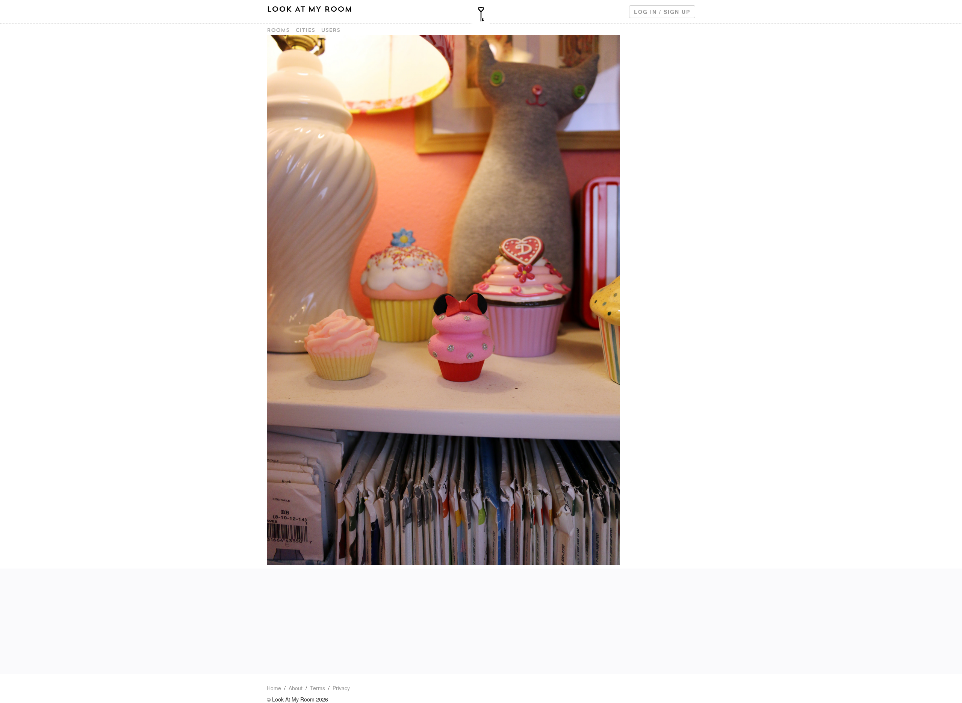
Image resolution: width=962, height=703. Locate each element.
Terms (317, 688)
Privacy (341, 688)
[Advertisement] (481, 621)
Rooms (278, 30)
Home (274, 688)
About (296, 688)
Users (330, 30)
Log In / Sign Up (662, 11)
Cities (305, 30)
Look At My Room (309, 9)
